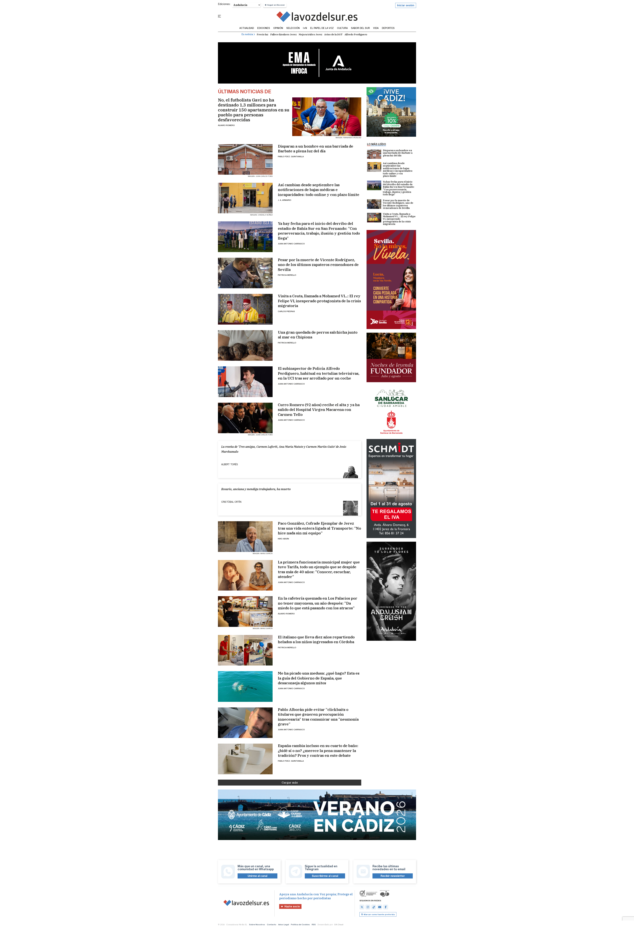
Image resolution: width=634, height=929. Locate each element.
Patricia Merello (287, 275)
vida (376, 28)
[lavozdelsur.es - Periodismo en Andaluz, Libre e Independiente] (317, 16)
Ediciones (263, 28)
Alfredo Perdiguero (356, 34)
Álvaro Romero (226, 125)
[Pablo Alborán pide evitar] (245, 722)
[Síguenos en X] (361, 907)
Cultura (342, 28)
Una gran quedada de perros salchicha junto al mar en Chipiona (317, 334)
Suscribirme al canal (325, 875)
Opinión (278, 28)
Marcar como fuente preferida (379, 914)
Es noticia (247, 34)
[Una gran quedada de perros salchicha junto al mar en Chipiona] (245, 345)
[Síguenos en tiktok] (373, 907)
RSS (314, 924)
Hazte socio (292, 906)
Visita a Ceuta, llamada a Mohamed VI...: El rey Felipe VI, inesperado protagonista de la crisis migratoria (319, 301)
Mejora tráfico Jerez (310, 34)
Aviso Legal (283, 924)
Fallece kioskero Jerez (283, 34)
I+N (305, 28)
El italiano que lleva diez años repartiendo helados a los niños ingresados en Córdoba (316, 639)
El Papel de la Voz (322, 28)
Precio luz (262, 34)
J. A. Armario (284, 200)
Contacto (271, 924)
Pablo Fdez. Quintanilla (291, 156)
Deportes (388, 28)
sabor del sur (360, 28)
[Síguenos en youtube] (379, 907)
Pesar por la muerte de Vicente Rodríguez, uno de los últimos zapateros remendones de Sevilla (318, 264)
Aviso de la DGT (333, 34)
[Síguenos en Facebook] (385, 907)
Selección (293, 28)
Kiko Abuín (283, 539)
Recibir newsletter (393, 875)
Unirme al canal (257, 875)
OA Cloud (338, 924)
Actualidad (246, 28)
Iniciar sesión (405, 5)
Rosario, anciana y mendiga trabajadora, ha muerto (256, 489)
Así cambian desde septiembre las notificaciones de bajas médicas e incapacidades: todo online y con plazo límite (318, 189)
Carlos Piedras (286, 311)
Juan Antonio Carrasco (291, 244)
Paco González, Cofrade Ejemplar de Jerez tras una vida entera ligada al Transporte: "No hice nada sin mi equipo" (319, 528)
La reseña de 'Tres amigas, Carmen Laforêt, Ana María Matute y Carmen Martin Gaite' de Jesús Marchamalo (283, 449)
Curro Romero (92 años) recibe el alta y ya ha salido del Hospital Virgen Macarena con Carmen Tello (319, 409)
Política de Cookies (300, 924)
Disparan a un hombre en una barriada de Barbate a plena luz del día (315, 148)
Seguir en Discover (276, 5)
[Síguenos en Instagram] (367, 907)
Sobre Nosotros (257, 924)
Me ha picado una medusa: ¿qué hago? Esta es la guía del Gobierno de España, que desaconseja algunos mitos (318, 678)
